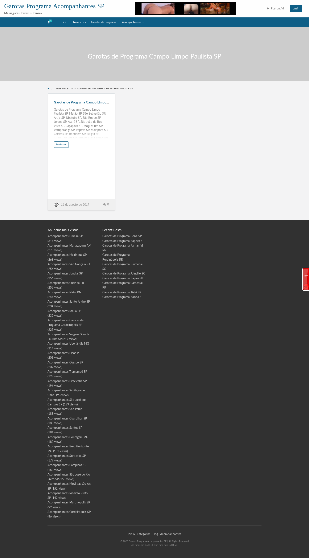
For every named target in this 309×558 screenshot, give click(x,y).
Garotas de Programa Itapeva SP (123, 241)
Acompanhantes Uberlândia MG (68, 343)
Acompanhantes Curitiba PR (66, 283)
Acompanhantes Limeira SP (65, 236)
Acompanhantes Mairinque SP (67, 255)
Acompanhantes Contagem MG (68, 437)
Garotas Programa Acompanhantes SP (54, 6)
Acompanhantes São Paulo (65, 409)
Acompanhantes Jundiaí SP (65, 273)
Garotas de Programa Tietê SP (121, 292)
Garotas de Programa (103, 22)
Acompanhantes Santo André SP (69, 301)
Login (296, 8)
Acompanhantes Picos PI (63, 353)
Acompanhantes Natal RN (64, 292)
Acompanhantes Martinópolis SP (69, 502)
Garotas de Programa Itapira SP (122, 278)
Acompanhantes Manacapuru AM (69, 245)
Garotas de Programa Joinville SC (123, 273)
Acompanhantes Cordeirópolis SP (69, 512)
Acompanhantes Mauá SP (64, 311)
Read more (62, 145)
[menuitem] (275, 8)
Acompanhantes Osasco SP (65, 362)
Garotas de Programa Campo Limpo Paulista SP (89, 102)
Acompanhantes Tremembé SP (67, 371)
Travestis (78, 22)
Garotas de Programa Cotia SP (122, 236)
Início (64, 22)
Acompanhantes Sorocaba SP (67, 456)
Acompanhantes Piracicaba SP (67, 381)
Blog (155, 534)
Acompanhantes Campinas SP (67, 465)
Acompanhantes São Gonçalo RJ (69, 264)
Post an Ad (277, 8)
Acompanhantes (131, 22)
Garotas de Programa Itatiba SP (122, 297)
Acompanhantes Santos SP (65, 427)
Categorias (143, 534)
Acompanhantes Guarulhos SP (67, 418)
